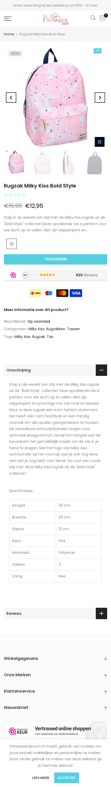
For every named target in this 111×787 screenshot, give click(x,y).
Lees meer (40, 777)
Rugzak (38, 336)
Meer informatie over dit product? (36, 309)
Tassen (73, 329)
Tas (50, 336)
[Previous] (11, 97)
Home (9, 34)
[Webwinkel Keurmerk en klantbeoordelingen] (55, 731)
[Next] (100, 97)
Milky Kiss (36, 329)
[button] (15, 194)
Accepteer (66, 778)
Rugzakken (55, 329)
